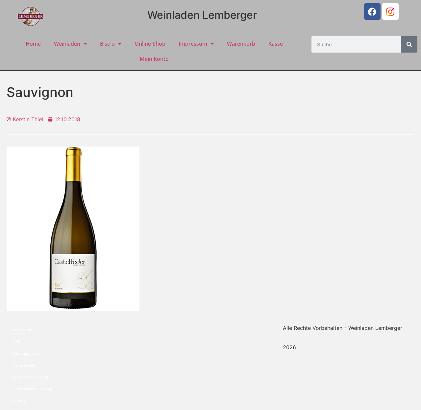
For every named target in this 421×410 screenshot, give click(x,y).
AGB (16, 341)
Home (33, 43)
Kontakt (20, 400)
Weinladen (67, 43)
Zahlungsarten (25, 353)
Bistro (107, 43)
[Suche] (409, 44)
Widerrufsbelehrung (30, 377)
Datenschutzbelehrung (32, 388)
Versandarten (25, 365)
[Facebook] (372, 11)
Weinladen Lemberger (202, 15)
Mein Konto (154, 58)
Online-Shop (150, 43)
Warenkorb (241, 43)
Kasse (275, 43)
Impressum (193, 43)
